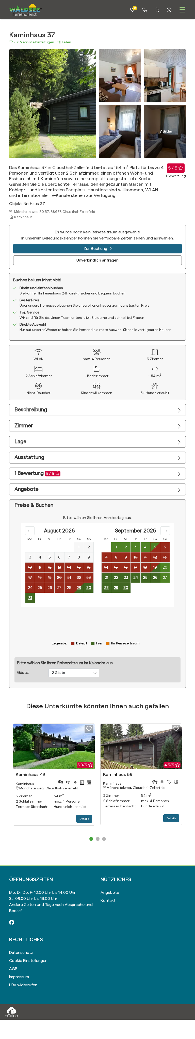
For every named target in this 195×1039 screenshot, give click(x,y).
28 (106, 588)
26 (155, 578)
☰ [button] (182, 10)
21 (106, 578)
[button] (33, 42)
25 (145, 578)
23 (126, 578)
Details (84, 818)
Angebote (110, 892)
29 (79, 588)
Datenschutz (21, 953)
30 (88, 588)
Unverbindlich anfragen (97, 260)
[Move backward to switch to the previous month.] (30, 530)
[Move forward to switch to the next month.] (165, 530)
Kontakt (108, 901)
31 (30, 598)
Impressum (19, 977)
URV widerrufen (23, 985)
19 (155, 567)
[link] (145, 10)
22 (116, 578)
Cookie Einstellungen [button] (28, 961)
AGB (13, 969)
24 (135, 578)
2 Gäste (58, 673)
